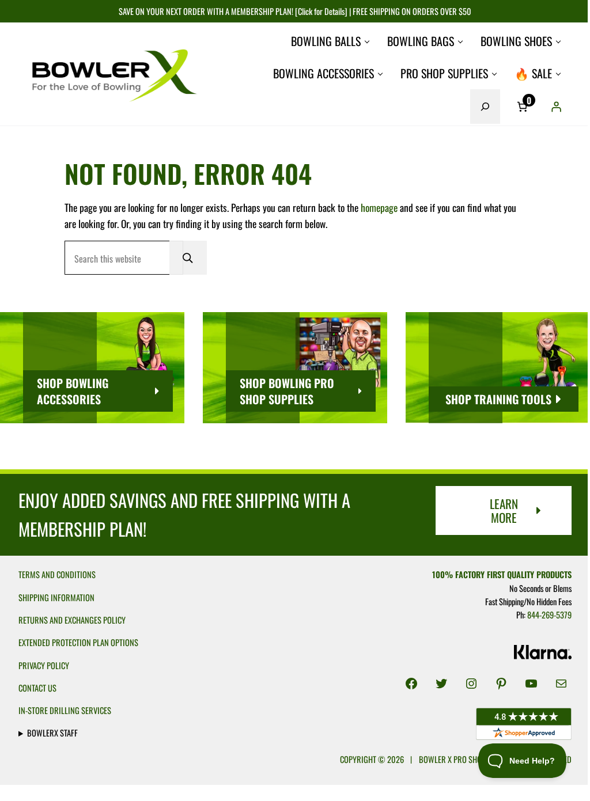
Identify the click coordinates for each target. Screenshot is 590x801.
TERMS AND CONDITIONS (57, 574)
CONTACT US (37, 688)
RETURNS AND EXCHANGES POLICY (72, 620)
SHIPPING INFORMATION (56, 597)
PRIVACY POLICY (43, 665)
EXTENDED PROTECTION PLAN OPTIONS (78, 642)
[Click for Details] (320, 11)
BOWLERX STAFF (52, 733)
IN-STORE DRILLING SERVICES (64, 710)
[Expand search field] (485, 106)
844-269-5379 (543, 615)
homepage (379, 207)
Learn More (504, 510)
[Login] (556, 106)
